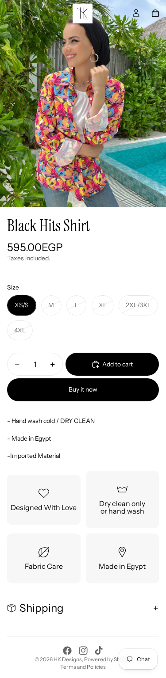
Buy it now (83, 389)
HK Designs (68, 659)
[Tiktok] (98, 650)
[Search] (29, 13)
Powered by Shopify (108, 659)
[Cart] (155, 13)
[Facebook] (67, 650)
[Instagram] (83, 650)
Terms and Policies (83, 666)
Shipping (41, 608)
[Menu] (10, 13)
